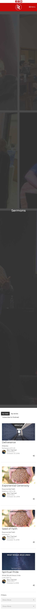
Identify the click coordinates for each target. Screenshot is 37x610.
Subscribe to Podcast (10, 417)
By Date (5, 414)
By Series (14, 414)
